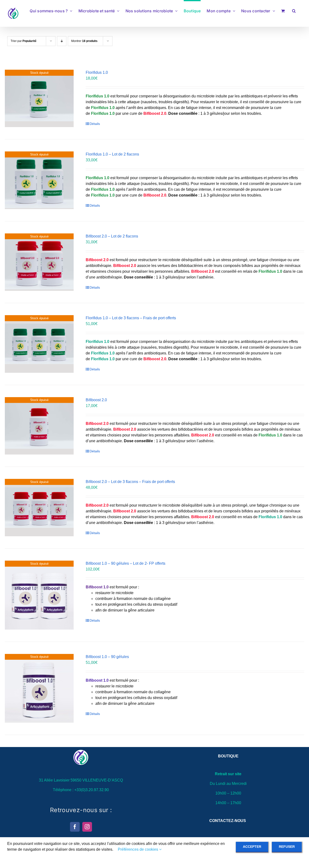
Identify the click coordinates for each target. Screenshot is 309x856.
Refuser (287, 847)
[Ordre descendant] (61, 41)
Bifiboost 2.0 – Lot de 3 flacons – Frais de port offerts (130, 482)
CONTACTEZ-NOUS (227, 821)
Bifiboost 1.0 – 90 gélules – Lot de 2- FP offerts (125, 563)
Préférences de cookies (138, 849)
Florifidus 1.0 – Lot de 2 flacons (112, 154)
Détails (95, 124)
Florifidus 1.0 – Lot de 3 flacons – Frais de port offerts (131, 318)
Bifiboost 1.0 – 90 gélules (107, 657)
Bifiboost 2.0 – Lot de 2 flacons (112, 236)
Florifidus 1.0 (97, 72)
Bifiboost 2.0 (96, 400)
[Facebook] (75, 827)
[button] (294, 10)
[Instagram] (87, 827)
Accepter (252, 847)
